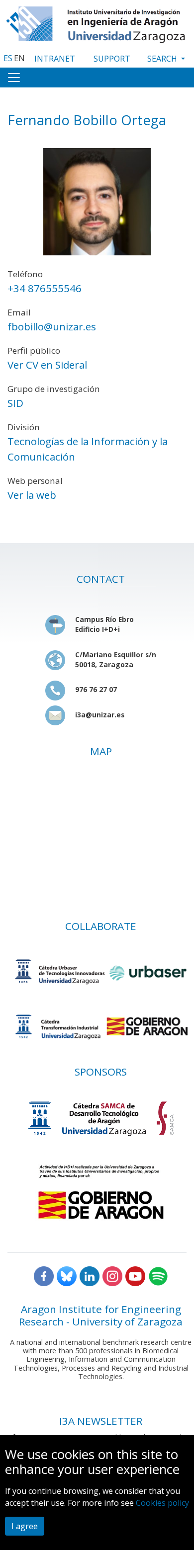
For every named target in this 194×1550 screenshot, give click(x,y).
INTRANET (54, 58)
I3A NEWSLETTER (100, 1421)
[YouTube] (135, 1275)
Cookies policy (162, 1502)
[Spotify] (158, 1275)
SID (15, 403)
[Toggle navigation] (14, 77)
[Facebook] (44, 1275)
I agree (24, 1526)
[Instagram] (112, 1275)
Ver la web (31, 495)
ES (7, 58)
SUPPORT (112, 58)
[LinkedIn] (89, 1275)
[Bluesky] (67, 1275)
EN (19, 58)
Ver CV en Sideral (47, 365)
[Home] (97, 22)
